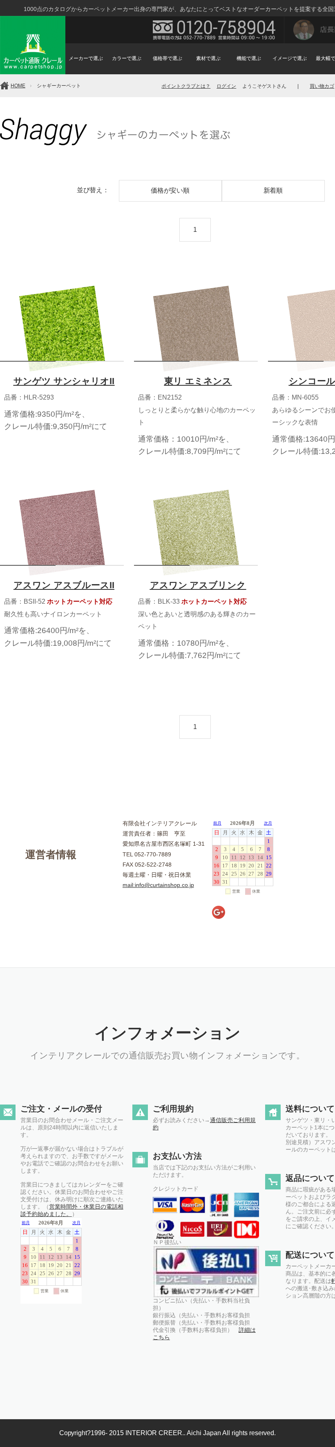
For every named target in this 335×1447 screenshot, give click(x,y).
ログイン (226, 86)
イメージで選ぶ (289, 58)
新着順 (273, 190)
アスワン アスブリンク (198, 585)
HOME (18, 86)
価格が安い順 (170, 190)
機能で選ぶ (249, 58)
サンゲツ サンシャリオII (64, 381)
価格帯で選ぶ (167, 58)
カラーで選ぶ (126, 58)
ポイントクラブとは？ (185, 86)
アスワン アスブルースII (63, 585)
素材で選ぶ (208, 58)
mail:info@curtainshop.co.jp (158, 885)
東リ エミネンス (198, 381)
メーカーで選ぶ (86, 58)
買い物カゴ (322, 86)
